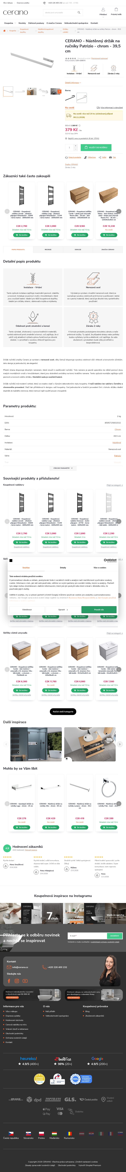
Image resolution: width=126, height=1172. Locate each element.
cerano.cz (17, 981)
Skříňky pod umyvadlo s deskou (21, 621)
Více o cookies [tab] (100, 568)
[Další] (120, 744)
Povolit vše (99, 610)
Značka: (71, 164)
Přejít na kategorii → (115, 485)
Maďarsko (54, 1138)
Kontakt (9, 1042)
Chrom (118, 429)
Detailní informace (72, 82)
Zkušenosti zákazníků (94, 1016)
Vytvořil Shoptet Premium (90, 1165)
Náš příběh (50, 1011)
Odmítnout (27, 610)
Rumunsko (69, 1138)
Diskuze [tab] (78, 250)
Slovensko (28, 1138)
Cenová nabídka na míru (16, 1024)
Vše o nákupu (8, 3)
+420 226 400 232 (57, 967)
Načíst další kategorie (63, 711)
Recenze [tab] (48, 250)
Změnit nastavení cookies (87, 1161)
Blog (87, 1011)
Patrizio (117, 455)
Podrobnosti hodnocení (99, 59)
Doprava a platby (23, 3)
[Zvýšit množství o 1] (76, 146)
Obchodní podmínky (14, 1033)
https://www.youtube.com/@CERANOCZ (25, 981)
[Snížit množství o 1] (76, 149)
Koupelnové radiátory (21, 547)
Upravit (61, 610)
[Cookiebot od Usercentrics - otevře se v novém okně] (106, 560)
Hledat (79, 13)
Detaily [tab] (63, 568)
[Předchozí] (6, 744)
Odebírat (114, 936)
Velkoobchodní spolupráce (57, 1016)
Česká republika (11, 1138)
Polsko (41, 1138)
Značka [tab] (108, 250)
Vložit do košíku (98, 147)
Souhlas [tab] (26, 568)
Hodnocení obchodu (14, 1020)
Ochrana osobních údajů (16, 1038)
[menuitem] (10, 23)
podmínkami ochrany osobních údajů (105, 942)
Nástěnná (117, 442)
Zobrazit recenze (31, 850)
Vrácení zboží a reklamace (17, 1029)
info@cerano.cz (20, 967)
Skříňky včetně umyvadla (22, 695)
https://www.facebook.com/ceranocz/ (9, 981)
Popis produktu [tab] (18, 250)
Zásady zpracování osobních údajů (40, 1165)
